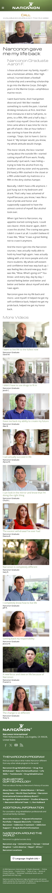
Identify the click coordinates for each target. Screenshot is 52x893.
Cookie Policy (20, 871)
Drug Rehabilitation (33, 774)
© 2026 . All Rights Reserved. (21, 869)
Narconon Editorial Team (16, 802)
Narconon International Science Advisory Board (25, 794)
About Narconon (10, 790)
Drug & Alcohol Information (26, 828)
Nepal (31, 847)
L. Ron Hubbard (38, 802)
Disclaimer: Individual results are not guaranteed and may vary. (23, 874)
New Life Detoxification (27, 771)
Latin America (19, 847)
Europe (37, 844)
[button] (26, 860)
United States (24, 844)
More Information (11, 818)
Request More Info (22, 822)
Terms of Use (31, 871)
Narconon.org (9, 844)
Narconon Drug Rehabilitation (17, 768)
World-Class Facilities (26, 793)
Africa (39, 847)
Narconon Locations (12, 850)
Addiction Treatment (24, 825)
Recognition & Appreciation (16, 799)
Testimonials (16, 774)
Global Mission (27, 790)
